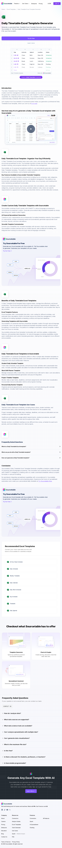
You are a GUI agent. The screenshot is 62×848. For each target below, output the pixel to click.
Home (3, 9)
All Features (46, 818)
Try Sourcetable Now (45, 481)
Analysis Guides (16, 821)
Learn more (31, 43)
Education (4, 830)
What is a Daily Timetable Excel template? (14, 446)
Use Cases (25, 3)
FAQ (13, 836)
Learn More (30, 791)
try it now (34, 103)
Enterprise (34, 3)
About (3, 818)
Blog (2, 833)
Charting (32, 827)
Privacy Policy (16, 841)
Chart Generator (16, 827)
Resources (15, 815)
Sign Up (57, 3)
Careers (3, 821)
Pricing (40, 3)
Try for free (31, 38)
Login (49, 3)
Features (16, 3)
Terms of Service (5, 841)
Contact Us (7, 706)
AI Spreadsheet (34, 824)
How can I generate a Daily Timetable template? (15, 458)
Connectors (15, 818)
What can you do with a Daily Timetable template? (16, 452)
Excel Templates (11, 9)
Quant (18, 833)
